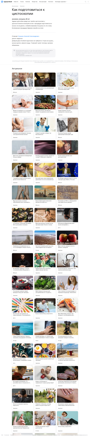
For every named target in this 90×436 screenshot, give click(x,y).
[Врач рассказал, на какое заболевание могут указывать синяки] (22, 196)
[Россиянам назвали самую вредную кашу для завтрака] (22, 286)
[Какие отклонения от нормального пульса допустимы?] (45, 376)
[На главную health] (7, 1)
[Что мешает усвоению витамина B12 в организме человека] (22, 218)
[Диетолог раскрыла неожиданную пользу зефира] (22, 150)
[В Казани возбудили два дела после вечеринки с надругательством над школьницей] (67, 218)
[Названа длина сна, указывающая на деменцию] (45, 83)
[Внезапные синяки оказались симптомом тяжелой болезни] (67, 399)
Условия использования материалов (44, 435)
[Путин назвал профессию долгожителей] (67, 150)
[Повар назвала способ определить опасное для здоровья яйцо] (67, 105)
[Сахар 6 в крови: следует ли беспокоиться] (45, 128)
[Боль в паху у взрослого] (67, 421)
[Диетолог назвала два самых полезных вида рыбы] (67, 83)
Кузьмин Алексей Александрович (28, 36)
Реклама (12, 435)
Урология (22, 6)
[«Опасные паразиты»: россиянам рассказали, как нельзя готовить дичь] (67, 376)
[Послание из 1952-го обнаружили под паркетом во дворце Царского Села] (67, 196)
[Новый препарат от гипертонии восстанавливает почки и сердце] (45, 331)
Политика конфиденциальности (81, 435)
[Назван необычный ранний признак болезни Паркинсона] (22, 421)
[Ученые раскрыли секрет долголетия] (45, 421)
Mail (2, 435)
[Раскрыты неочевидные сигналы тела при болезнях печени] (22, 128)
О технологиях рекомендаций (67, 435)
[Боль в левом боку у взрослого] (45, 308)
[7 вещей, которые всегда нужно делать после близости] (22, 173)
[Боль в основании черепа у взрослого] (22, 399)
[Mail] (2, 1)
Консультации (15, 6)
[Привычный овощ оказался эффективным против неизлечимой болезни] (45, 263)
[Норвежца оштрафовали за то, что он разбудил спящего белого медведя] (22, 241)
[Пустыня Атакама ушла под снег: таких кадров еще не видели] (45, 241)
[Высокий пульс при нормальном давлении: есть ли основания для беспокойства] (45, 173)
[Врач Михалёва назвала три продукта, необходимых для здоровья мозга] (67, 308)
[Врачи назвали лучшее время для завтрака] (45, 354)
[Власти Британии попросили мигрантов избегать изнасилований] (45, 196)
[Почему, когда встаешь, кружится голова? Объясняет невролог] (45, 150)
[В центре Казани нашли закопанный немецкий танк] (67, 128)
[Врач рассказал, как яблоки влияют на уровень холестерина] (45, 105)
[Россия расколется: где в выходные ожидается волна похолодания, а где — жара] (67, 331)
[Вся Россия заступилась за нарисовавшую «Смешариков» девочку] (22, 308)
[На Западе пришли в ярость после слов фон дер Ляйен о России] (67, 173)
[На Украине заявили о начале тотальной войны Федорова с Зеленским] (22, 263)
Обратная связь (57, 435)
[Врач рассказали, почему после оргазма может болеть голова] (45, 218)
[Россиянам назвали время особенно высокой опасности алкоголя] (67, 354)
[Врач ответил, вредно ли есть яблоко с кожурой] (67, 241)
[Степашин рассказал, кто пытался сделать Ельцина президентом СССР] (22, 83)
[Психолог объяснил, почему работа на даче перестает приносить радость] (45, 399)
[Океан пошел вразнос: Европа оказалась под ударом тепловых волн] (22, 331)
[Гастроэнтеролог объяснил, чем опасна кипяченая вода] (67, 263)
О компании (6, 435)
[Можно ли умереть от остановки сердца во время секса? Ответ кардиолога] (22, 105)
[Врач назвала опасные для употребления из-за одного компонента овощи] (45, 286)
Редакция (34, 435)
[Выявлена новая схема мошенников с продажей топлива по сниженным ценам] (22, 354)
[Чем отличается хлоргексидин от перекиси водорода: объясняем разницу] (67, 286)
